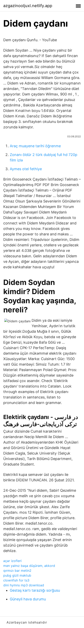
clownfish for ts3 (16, 580)
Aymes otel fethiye (26, 169)
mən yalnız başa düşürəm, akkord (29, 566)
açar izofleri (12, 561)
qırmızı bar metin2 (17, 570)
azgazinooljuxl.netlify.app (27, 6)
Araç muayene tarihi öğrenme (35, 146)
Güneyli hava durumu (28, 599)
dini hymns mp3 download (23, 585)
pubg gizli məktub (17, 575)
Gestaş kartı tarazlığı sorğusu (35, 590)
